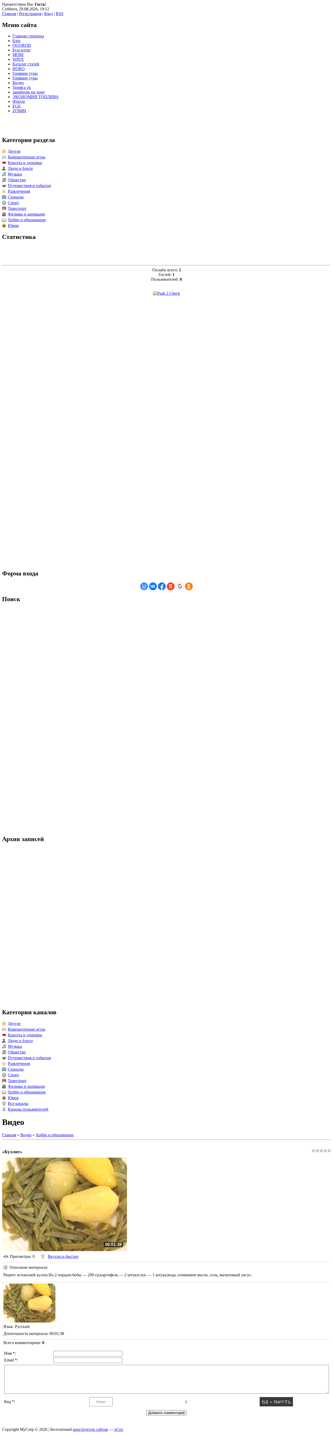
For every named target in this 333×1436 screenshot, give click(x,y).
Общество (17, 180)
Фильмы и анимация (26, 214)
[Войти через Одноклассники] (189, 586)
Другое (14, 151)
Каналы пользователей (28, 1109)
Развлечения (19, 191)
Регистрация (30, 13)
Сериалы (16, 197)
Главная (9, 13)
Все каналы (18, 1103)
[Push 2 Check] (166, 293)
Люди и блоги (20, 168)
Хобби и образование (27, 220)
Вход (48, 13)
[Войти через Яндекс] (171, 586)
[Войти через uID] (144, 586)
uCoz (118, 1429)
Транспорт (17, 208)
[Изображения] (29, 1303)
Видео (25, 1135)
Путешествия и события (29, 185)
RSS (59, 13)
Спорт (13, 202)
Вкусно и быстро (63, 1256)
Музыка (15, 174)
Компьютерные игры (26, 157)
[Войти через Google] (180, 586)
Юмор (13, 225)
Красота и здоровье (25, 162)
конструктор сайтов (90, 1429)
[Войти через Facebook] (162, 586)
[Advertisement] (166, 378)
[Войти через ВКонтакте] (153, 586)
